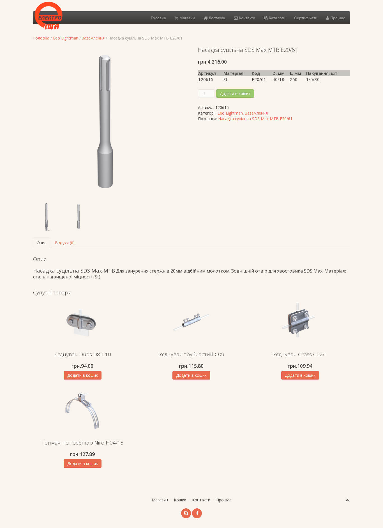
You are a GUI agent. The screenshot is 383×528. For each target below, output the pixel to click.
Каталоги (276, 17)
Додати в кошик (235, 93)
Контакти (246, 17)
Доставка (216, 17)
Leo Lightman (65, 38)
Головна (158, 17)
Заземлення (93, 38)
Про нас (337, 17)
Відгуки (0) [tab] (65, 242)
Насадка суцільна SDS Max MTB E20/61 (255, 118)
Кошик (180, 500)
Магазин (186, 17)
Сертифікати (305, 17)
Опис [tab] (41, 242)
